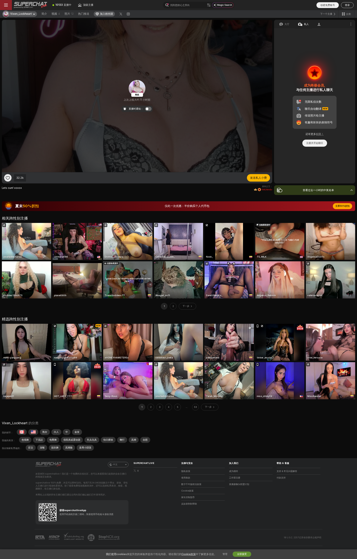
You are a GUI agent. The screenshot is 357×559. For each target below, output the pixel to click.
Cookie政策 (187, 490)
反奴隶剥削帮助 (189, 504)
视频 (56, 13)
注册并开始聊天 (314, 143)
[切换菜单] (6, 5)
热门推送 (83, 13)
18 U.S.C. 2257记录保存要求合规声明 (302, 537)
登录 (347, 5)
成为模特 (233, 471)
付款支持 (281, 477)
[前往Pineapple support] (91, 537)
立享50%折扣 (342, 206)
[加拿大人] (22, 432)
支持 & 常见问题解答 (287, 471)
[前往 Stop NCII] (109, 537)
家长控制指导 (188, 497)
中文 (115, 464)
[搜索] (208, 5)
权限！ (320, 134)
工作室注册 (234, 477)
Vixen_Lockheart (15, 423)
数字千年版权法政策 (191, 484)
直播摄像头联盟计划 (239, 484)
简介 (44, 13)
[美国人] (33, 432)
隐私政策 (185, 471)
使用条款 (185, 477)
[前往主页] (30, 5)
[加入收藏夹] (8, 178)
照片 (69, 13)
